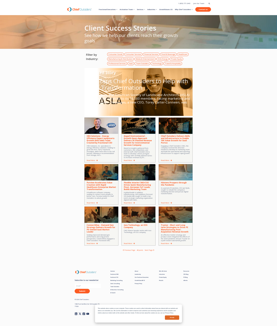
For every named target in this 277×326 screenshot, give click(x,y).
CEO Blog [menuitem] (185, 274)
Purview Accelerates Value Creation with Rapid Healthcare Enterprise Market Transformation (101, 186)
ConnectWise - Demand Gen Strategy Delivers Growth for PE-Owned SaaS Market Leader (101, 228)
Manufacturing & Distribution (120, 59)
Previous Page (129, 250)
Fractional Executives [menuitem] (107, 9)
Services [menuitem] (140, 9)
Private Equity (176, 59)
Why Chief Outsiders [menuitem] (183, 9)
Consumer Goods (115, 54)
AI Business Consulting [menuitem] (116, 289)
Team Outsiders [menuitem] (114, 286)
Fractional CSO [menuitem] (114, 277)
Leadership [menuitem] (138, 274)
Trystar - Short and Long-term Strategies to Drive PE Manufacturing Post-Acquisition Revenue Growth (174, 228)
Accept (172, 317)
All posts (140, 250)
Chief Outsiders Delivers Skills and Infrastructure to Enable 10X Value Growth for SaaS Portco (175, 139)
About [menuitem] (136, 271)
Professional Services (117, 63)
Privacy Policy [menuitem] (138, 283)
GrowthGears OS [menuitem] (165, 9)
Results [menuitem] (161, 280)
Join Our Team (198, 3)
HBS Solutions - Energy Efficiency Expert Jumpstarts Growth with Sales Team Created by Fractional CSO (100, 139)
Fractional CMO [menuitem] (114, 274)
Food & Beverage (168, 54)
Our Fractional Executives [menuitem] (142, 277)
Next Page (149, 250)
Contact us (203, 9)
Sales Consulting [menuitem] (115, 283)
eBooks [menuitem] (185, 280)
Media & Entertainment (145, 59)
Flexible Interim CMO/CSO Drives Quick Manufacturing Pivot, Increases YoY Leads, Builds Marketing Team (137, 186)
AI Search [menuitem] (112, 292)
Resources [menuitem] (186, 271)
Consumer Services (133, 54)
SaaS (131, 63)
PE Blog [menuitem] (185, 277)
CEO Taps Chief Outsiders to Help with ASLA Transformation (137, 84)
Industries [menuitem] (151, 9)
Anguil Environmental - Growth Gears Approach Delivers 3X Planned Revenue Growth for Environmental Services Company (138, 140)
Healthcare (182, 54)
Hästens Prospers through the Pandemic (174, 183)
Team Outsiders (142, 63)
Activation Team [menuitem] (126, 9)
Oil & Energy (163, 59)
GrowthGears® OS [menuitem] (140, 280)
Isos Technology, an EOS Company (135, 226)
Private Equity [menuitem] (163, 277)
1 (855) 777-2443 (184, 3)
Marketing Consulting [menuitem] (116, 280)
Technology (157, 63)
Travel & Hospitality (173, 63)
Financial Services (151, 54)
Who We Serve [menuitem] (163, 271)
